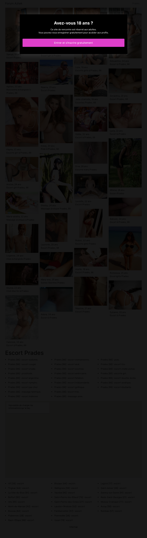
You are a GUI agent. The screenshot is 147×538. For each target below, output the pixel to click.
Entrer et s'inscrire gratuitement (73, 42)
